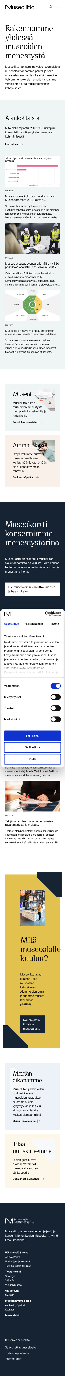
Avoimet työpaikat (23, 477)
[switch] (56, 697)
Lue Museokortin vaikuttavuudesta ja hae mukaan (31, 589)
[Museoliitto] (19, 7)
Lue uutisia (11, 144)
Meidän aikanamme (24, 1121)
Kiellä (32, 759)
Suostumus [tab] (11, 623)
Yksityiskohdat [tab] (33, 623)
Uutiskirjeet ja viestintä (26, 1178)
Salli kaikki (32, 735)
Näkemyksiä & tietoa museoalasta (31, 1024)
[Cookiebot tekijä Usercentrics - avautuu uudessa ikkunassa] (46, 613)
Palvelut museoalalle (25, 422)
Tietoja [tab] (54, 623)
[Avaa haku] (50, 6)
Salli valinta (32, 747)
